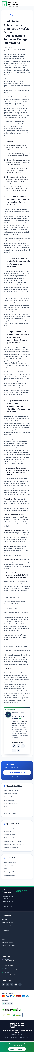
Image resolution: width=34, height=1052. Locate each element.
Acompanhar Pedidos (7, 942)
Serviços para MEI (9, 872)
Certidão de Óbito (9, 800)
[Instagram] (14, 746)
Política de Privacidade (7, 922)
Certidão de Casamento (10, 793)
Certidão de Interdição (10, 803)
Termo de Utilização (7, 925)
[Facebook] (23, 746)
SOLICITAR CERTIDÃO (17, 772)
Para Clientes (5, 928)
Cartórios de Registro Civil (11, 828)
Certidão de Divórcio (10, 797)
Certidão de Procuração (10, 810)
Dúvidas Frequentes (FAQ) (8, 945)
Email (6, 968)
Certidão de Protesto (10, 813)
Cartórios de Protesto (10, 838)
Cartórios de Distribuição (11, 847)
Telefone (7, 959)
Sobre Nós (4, 919)
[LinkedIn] (18, 746)
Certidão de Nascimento (11, 790)
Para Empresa (5, 930)
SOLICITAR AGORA (16, 1049)
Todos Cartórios (8, 865)
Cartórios (4, 948)
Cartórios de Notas (9, 834)
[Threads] (14, 750)
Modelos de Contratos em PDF (12, 875)
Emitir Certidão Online (10, 862)
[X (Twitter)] (18, 750)
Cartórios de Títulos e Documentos (14, 844)
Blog (11, 15)
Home (6, 15)
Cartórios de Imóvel (9, 831)
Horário (7, 972)
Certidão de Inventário (10, 806)
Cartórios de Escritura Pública (12, 841)
